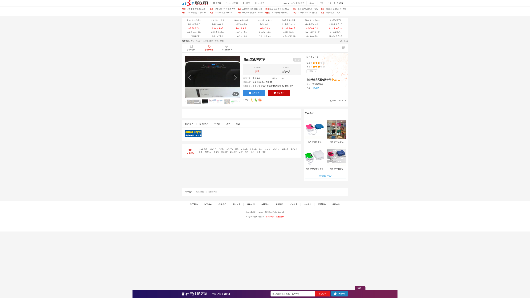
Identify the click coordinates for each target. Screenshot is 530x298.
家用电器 (203, 124)
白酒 (279, 9)
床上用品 (233, 152)
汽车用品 (221, 13)
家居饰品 (285, 149)
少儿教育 (336, 9)
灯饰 (238, 124)
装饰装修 (194, 13)
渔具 (247, 152)
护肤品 (304, 9)
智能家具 (244, 149)
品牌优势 (222, 204)
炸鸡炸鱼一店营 (241, 32)
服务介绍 (251, 204)
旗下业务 (208, 204)
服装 (211, 9)
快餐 (196, 9)
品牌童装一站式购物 (312, 20)
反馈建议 (336, 204)
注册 (329, 3)
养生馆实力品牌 (312, 36)
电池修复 (253, 13)
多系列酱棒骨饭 (241, 24)
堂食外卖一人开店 (217, 20)
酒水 (267, 9)
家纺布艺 (308, 13)
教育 (322, 9)
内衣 (233, 9)
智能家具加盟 (219, 41)
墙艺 (205, 13)
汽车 (211, 13)
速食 (200, 9)
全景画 (216, 152)
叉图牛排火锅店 (265, 36)
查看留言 (265, 204)
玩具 (286, 13)
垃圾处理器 (301, 14)
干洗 (251, 9)
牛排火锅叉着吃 (217, 36)
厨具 (237, 149)
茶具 (258, 152)
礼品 (322, 13)
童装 (229, 9)
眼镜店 (309, 9)
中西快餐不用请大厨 (312, 32)
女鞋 (216, 9)
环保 (239, 13)
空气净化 (260, 13)
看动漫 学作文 (265, 24)
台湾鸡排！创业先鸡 (264, 20)
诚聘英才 (293, 204)
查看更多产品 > (325, 176)
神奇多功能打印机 (312, 24)
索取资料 (280, 93)
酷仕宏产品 (213, 192)
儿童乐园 (273, 13)
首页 (192, 41)
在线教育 (329, 9)
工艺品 (337, 13)
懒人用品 (229, 149)
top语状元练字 (288, 32)
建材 (184, 13)
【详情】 (316, 88)
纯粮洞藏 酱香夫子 (336, 24)
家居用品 (256, 78)
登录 (322, 3)
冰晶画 (200, 13)
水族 (241, 152)
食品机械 (245, 13)
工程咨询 (245, 9)
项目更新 (279, 204)
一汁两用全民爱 (194, 36)
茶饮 (271, 9)
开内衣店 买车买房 (288, 20)
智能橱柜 (224, 152)
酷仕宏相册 (200, 192)
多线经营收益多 (217, 24)
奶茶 (275, 9)
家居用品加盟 (208, 41)
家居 (294, 13)
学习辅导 (343, 9)
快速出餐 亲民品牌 (194, 20)
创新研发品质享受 (335, 36)
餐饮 (184, 9)
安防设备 (275, 149)
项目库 (198, 41)
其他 (264, 152)
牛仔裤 (224, 9)
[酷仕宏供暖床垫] (212, 77)
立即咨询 (255, 93)
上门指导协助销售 (288, 24)
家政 (260, 9)
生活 (239, 9)
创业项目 (261, 3)
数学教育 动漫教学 (241, 20)
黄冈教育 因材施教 (217, 32)
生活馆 (217, 124)
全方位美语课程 (335, 32)
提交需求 (322, 294)
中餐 (192, 9)
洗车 (216, 13)
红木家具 (189, 124)
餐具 (200, 152)
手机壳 (328, 13)
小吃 (188, 9)
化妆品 (315, 9)
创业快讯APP (233, 3)
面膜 (299, 9)
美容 (294, 9)
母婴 (267, 13)
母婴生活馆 (280, 14)
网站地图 (236, 204)
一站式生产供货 (241, 36)
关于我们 (194, 204)
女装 (220, 9)
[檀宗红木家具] (193, 136)
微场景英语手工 (335, 20)
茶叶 (289, 9)
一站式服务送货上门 (288, 36)
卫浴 (228, 124)
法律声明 (308, 204)
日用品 (314, 13)
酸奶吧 (284, 9)
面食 (204, 9)
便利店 (255, 9)
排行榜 (247, 3)
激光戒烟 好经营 (265, 32)
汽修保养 (229, 13)
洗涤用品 (208, 152)
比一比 (297, 60)
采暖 (188, 13)
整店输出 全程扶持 (194, 32)
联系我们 (322, 204)
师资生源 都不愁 (194, 24)
